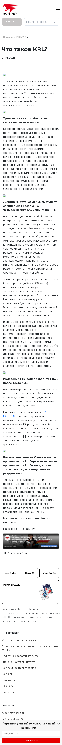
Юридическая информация (19, 640)
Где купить (8, 691)
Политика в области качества (20, 655)
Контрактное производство (19, 667)
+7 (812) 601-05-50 (12, 718)
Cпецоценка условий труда (18, 661)
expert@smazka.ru (13, 712)
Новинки (8, 28)
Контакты (7, 673)
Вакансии (8, 685)
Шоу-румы (8, 679)
